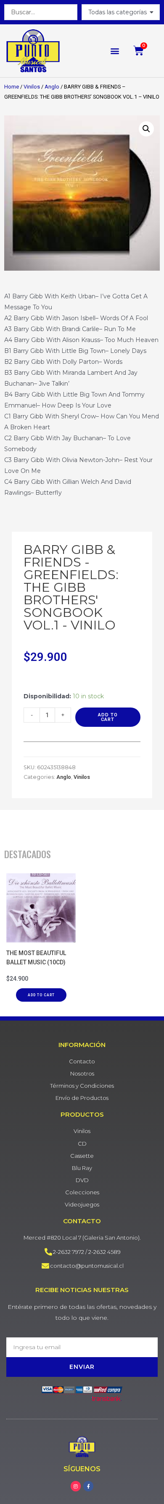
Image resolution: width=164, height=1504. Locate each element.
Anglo (52, 87)
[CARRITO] (139, 50)
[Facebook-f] (88, 1486)
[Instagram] (76, 1486)
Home (11, 87)
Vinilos (32, 87)
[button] (115, 50)
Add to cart (108, 717)
